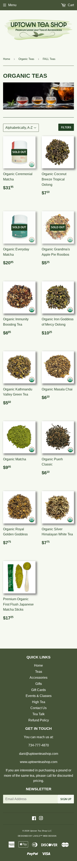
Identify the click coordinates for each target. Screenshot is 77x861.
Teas (38, 671)
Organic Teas (26, 58)
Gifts (38, 683)
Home (6, 58)
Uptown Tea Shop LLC (41, 831)
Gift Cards (38, 690)
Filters (66, 127)
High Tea (38, 702)
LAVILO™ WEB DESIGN (44, 836)
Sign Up (65, 799)
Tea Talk (38, 714)
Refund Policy (38, 720)
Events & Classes (39, 696)
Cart (70, 5)
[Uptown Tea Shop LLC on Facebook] (34, 818)
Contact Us (38, 708)
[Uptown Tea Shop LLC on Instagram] (41, 818)
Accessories (38, 677)
